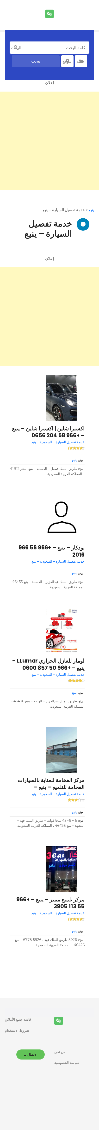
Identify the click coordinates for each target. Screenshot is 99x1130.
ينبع (91, 210)
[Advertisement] (49, 141)
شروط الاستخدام (17, 1030)
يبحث (35, 61)
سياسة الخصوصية (66, 1062)
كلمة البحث (16, 47)
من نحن (60, 1052)
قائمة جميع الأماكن (18, 1019)
